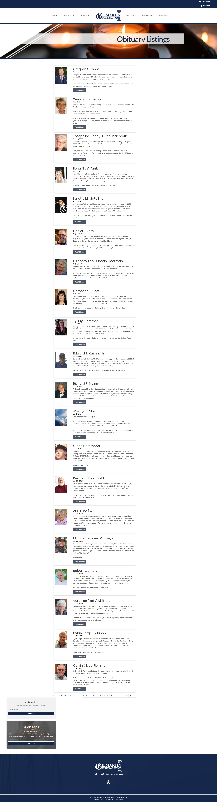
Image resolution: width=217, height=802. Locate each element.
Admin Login (119, 799)
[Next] (134, 695)
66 (126, 696)
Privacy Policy (99, 799)
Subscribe (31, 714)
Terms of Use (109, 799)
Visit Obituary (80, 90)
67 (130, 696)
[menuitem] (53, 15)
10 (118, 696)
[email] (108, 782)
